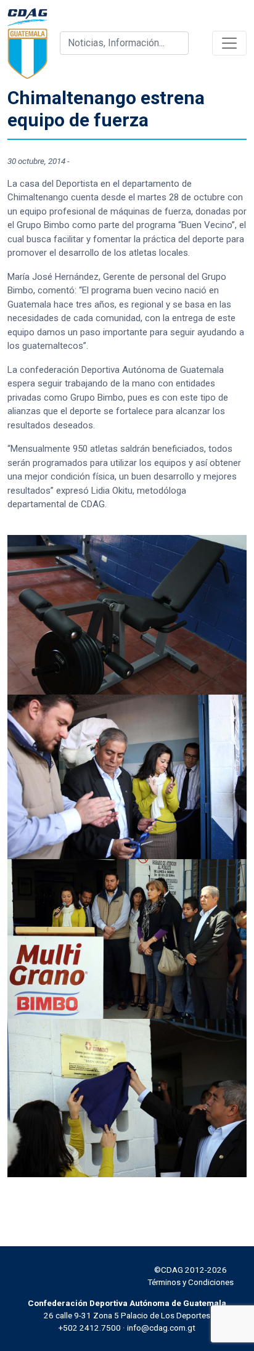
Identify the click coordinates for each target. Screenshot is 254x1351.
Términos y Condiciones (190, 1282)
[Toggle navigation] (229, 43)
